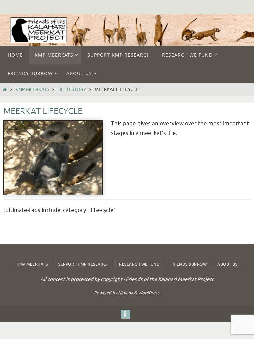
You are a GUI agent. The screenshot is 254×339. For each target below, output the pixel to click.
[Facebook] (125, 314)
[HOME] (5, 89)
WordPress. (149, 293)
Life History (71, 89)
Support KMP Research (83, 264)
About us (227, 264)
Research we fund (139, 264)
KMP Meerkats (32, 89)
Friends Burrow (188, 264)
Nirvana (125, 293)
